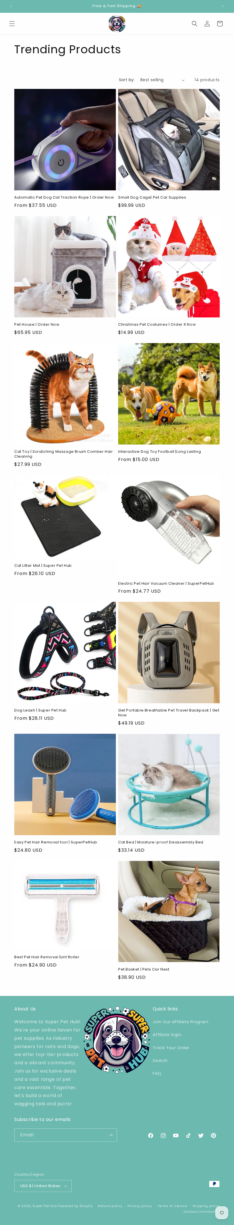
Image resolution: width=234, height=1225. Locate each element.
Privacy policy (140, 1206)
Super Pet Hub (45, 1206)
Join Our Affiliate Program (181, 1022)
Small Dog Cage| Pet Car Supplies (152, 197)
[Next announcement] (223, 6)
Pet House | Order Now (37, 324)
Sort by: (127, 80)
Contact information (201, 1211)
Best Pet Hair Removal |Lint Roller (46, 957)
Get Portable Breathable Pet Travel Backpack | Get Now (168, 713)
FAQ (157, 1073)
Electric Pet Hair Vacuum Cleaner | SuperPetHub (166, 583)
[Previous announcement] (11, 6)
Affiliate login (167, 1035)
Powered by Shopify (75, 1206)
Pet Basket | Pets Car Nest (144, 969)
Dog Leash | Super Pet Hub (40, 710)
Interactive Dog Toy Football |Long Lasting (159, 451)
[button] (12, 23)
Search (160, 1060)
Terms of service (172, 1206)
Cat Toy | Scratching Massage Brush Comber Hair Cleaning (63, 454)
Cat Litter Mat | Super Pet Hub (43, 565)
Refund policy (110, 1206)
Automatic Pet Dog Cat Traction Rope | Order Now (64, 197)
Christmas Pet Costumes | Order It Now (157, 324)
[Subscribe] (110, 1135)
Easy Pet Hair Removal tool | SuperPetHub (55, 842)
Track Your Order (171, 1048)
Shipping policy (206, 1206)
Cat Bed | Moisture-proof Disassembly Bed (160, 842)
